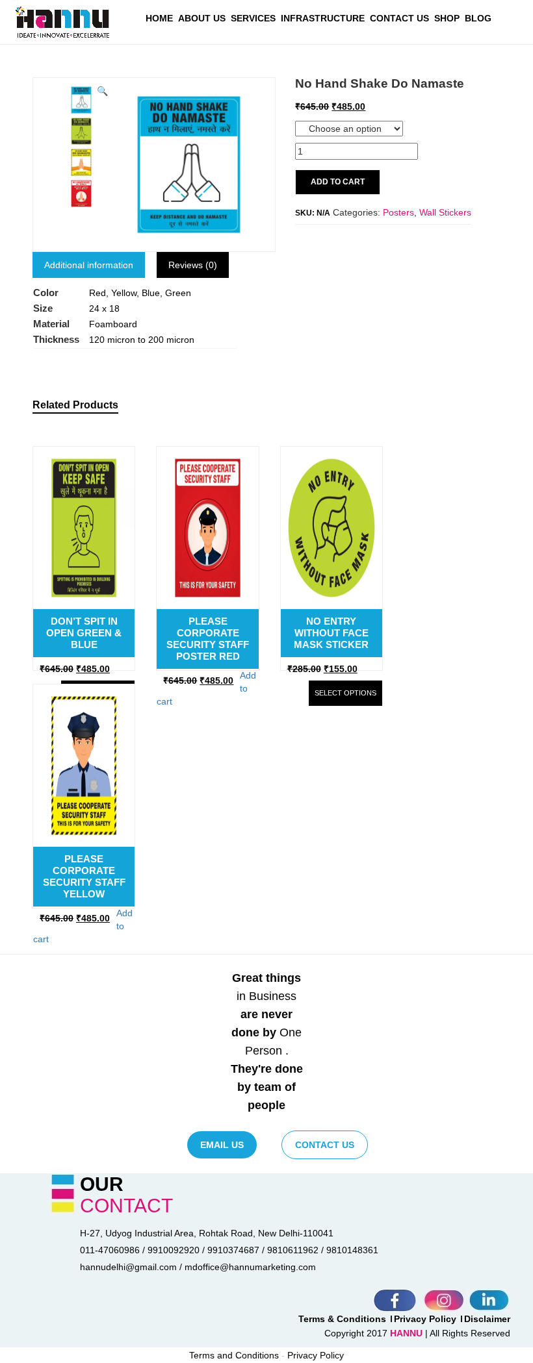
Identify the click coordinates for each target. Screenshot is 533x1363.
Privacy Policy (425, 1319)
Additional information (88, 265)
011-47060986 (110, 1250)
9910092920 (174, 1250)
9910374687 (233, 1250)
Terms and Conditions (234, 1355)
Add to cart (338, 181)
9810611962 (292, 1250)
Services (253, 18)
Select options (345, 693)
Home (159, 18)
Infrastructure (323, 18)
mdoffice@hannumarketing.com (250, 1267)
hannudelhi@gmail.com (128, 1267)
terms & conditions (342, 1319)
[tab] (88, 265)
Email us (222, 1145)
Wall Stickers (445, 212)
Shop (447, 18)
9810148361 (352, 1250)
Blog (478, 18)
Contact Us (399, 18)
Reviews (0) (192, 265)
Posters (398, 212)
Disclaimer (487, 1319)
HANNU (407, 1333)
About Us (202, 18)
